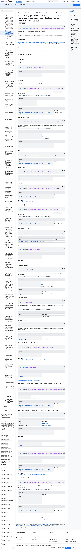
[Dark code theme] (62, 27)
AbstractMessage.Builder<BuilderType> (57, 42)
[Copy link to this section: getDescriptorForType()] (31, 245)
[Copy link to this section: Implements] (26, 48)
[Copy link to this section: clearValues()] (26, 205)
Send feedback (61, 15)
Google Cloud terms (33, 545)
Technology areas (18, 1)
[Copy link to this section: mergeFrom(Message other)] (34, 449)
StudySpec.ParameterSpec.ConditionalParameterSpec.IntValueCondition (34, 163)
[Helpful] (63, 13)
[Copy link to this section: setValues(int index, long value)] (35, 478)
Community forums (35, 534)
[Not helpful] (64, 13)
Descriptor (21, 75)
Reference (14, 7)
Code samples (51, 537)
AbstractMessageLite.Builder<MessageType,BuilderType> (37, 42)
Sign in (78, 1)
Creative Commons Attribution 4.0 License (46, 524)
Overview (3, 7)
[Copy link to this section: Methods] (25, 80)
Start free (76, 4)
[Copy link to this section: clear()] (23, 184)
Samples (19, 7)
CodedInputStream (46, 423)
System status (34, 539)
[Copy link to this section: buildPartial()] (26, 167)
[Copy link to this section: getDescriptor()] (27, 63)
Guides (8, 7)
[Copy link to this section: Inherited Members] (32, 54)
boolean (20, 376)
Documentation (24, 12)
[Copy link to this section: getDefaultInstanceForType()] (34, 228)
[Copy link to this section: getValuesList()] (27, 320)
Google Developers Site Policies (34, 525)
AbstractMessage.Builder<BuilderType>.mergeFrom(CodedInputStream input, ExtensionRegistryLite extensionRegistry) (41, 437)
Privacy (23, 545)
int (42, 284)
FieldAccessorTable (23, 355)
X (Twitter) (67, 537)
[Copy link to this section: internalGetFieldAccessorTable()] (36, 343)
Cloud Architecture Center (53, 539)
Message (44, 462)
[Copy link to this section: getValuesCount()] (28, 297)
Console (63, 1)
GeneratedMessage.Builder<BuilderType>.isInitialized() (29, 380)
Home (19, 12)
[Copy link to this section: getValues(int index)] (29, 265)
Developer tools (30, 12)
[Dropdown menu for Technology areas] (23, 1)
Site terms (27, 545)
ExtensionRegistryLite (47, 425)
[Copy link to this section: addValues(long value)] (30, 117)
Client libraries (22, 4)
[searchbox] (7, 11)
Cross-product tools (30, 1)
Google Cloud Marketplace (20, 537)
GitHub (50, 534)
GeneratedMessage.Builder (24, 43)
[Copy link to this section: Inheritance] (26, 39)
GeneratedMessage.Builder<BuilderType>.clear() (27, 201)
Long (23, 339)
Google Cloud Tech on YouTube (70, 541)
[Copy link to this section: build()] (22, 150)
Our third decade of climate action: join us (45, 545)
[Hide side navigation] (13, 548)
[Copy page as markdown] (37, 20)
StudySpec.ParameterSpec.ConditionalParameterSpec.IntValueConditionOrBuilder (34, 50)
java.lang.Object (21, 42)
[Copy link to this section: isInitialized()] (26, 363)
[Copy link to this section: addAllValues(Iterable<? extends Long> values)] (43, 84)
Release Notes (34, 537)
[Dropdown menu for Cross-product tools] (35, 1)
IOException (21, 445)
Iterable (39, 102)
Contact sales (18, 539)
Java (16, 4)
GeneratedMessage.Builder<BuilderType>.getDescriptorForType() (31, 261)
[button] (7, 405)
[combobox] (53, 1)
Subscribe (68, 547)
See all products (19, 534)
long (43, 136)
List (20, 339)
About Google (18, 545)
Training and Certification (53, 541)
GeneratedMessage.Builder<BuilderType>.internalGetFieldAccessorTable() (32, 359)
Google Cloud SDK (8, 4)
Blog (65, 534)
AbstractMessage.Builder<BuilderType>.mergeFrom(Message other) (31, 474)
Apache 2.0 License (19, 525)
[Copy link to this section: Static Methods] (29, 59)
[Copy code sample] (64, 27)
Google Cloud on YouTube (69, 539)
